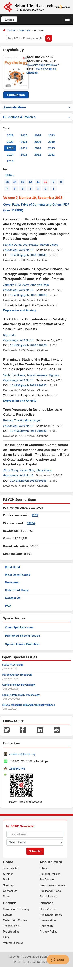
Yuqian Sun (26, 470)
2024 (37, 135)
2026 (10, 135)
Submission (16, 95)
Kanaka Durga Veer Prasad (20, 244)
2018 (10, 148)
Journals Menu (14, 107)
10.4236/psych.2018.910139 (28, 295)
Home (11, 30)
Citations (32, 72)
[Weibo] (57, 729)
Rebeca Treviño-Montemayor (22, 420)
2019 (51, 141)
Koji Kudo (9, 335)
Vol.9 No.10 (26, 249)
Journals (24, 30)
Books (7, 879)
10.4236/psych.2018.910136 (28, 430)
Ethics (43, 868)
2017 (24, 148)
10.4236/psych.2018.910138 (28, 345)
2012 (37, 154)
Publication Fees (50, 890)
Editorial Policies (50, 873)
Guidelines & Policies (19, 117)
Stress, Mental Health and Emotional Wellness (28, 705)
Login (9, 19)
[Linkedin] (40, 729)
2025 (24, 135)
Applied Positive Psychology (18, 684)
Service (9, 903)
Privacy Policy (48, 931)
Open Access (48, 909)
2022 (10, 141)
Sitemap (8, 885)
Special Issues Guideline (22, 644)
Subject (8, 873)
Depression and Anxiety (19, 310)
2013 (24, 154)
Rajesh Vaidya (49, 244)
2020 (37, 141)
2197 (35, 515)
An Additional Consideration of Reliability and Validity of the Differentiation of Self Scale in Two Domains (35, 324)
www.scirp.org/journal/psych (42, 64)
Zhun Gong (10, 470)
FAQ (8, 605)
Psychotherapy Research (17, 674)
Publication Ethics (51, 914)
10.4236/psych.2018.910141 (28, 255)
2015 (51, 148)
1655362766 (17, 768)
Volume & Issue (13, 942)
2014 (10, 154)
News (6, 896)
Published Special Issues (22, 635)
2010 (10, 161)
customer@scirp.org (22, 754)
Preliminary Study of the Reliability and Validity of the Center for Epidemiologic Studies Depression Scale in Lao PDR (33, 364)
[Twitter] (7, 729)
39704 (31, 523)
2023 (51, 135)
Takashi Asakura (37, 375)
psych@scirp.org (46, 68)
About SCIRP (51, 862)
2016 (37, 148)
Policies (46, 903)
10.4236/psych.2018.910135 (28, 480)
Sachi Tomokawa (14, 375)
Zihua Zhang (44, 470)
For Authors (47, 879)
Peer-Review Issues (52, 885)
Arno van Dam (39, 284)
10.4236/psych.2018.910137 (28, 385)
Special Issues (49, 896)
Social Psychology (12, 664)
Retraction (46, 925)
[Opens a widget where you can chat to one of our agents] (57, 960)
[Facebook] (23, 729)
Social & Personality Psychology (21, 695)
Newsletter (12, 582)
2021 (24, 141)
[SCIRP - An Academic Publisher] (28, 6)
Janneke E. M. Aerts (16, 284)
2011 (51, 154)
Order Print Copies (15, 920)
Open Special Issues (19, 627)
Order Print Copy (16, 590)
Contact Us (12, 597)
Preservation (48, 920)
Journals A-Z (11, 868)
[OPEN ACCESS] (61, 6)
